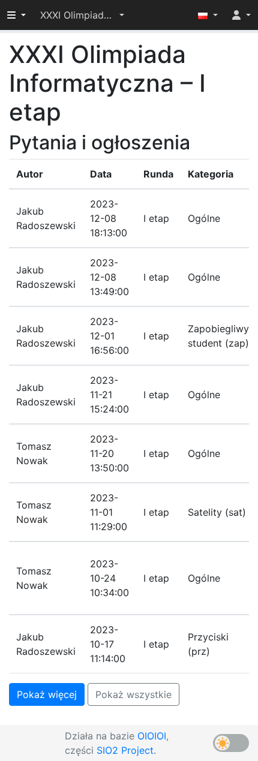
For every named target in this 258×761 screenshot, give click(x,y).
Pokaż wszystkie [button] (133, 694)
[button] (82, 15)
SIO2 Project (125, 750)
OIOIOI (151, 736)
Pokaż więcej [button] (47, 694)
